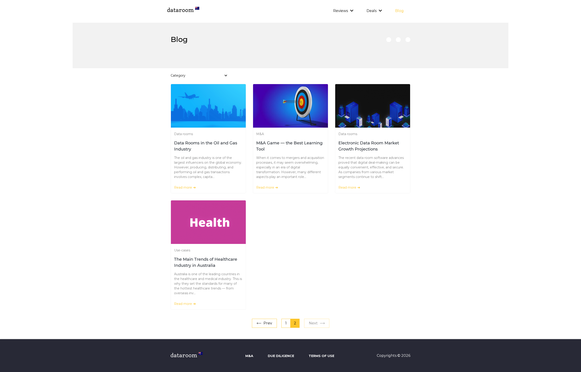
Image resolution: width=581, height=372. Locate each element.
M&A (260, 134)
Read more (183, 187)
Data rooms (183, 134)
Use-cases (182, 250)
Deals (372, 11)
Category (178, 75)
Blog (399, 11)
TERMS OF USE (321, 356)
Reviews (340, 11)
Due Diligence (281, 356)
